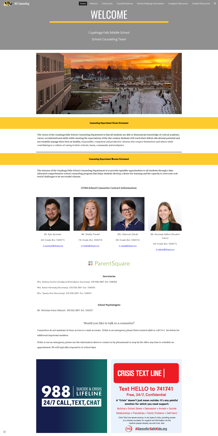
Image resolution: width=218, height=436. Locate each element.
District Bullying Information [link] (150, 3)
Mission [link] (94, 3)
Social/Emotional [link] (125, 3)
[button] (215, 4)
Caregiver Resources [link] (178, 3)
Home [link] (83, 3)
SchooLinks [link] (107, 3)
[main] (109, 25)
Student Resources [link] (201, 3)
